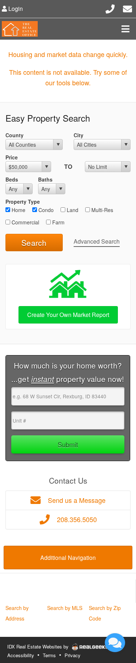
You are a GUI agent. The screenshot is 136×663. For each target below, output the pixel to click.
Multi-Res (101, 209)
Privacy (73, 655)
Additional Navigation (68, 557)
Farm (58, 222)
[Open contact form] (127, 8)
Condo (45, 209)
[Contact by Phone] (110, 8)
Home (17, 209)
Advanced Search (97, 241)
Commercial (24, 222)
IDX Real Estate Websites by (38, 646)
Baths (45, 179)
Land (71, 209)
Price (11, 157)
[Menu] (125, 28)
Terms (49, 655)
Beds (11, 179)
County (14, 135)
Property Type (22, 201)
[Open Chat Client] (115, 642)
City (78, 135)
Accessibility (20, 655)
